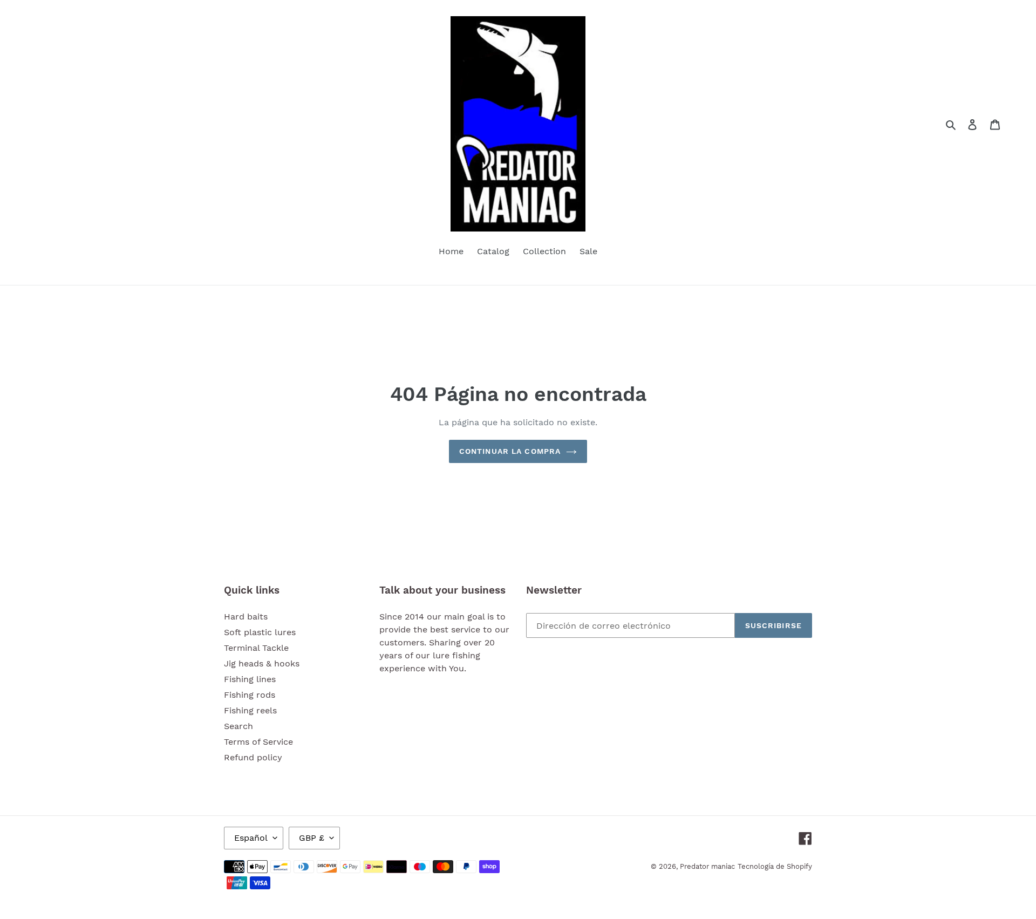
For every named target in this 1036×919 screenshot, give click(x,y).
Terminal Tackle (256, 648)
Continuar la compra (510, 451)
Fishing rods (249, 695)
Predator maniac (707, 866)
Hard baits (246, 616)
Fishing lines (250, 679)
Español (251, 838)
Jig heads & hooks (261, 663)
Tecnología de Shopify (775, 866)
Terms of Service (258, 742)
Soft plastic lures (260, 632)
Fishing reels (250, 710)
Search (238, 726)
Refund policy (253, 757)
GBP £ (311, 838)
